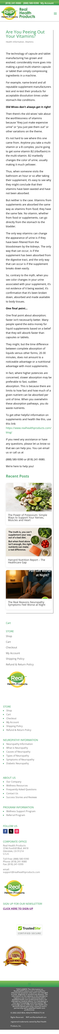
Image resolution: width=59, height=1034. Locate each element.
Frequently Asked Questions (21, 789)
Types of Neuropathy (17, 755)
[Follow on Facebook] (5, 831)
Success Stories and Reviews (21, 797)
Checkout (11, 647)
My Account (47, 3)
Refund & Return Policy (20, 664)
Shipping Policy (15, 658)
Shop (9, 636)
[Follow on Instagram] (16, 831)
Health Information (15, 41)
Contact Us (12, 793)
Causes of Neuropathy (18, 751)
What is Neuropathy (17, 747)
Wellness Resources (17, 785)
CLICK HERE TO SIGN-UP (18, 908)
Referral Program (15, 815)
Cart (8, 642)
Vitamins (29, 41)
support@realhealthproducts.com (21, 872)
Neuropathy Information (19, 744)
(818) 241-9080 (13, 3)
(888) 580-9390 (31, 3)
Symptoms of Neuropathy (20, 759)
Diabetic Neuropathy (17, 763)
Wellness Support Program (21, 811)
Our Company (13, 781)
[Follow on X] (11, 831)
